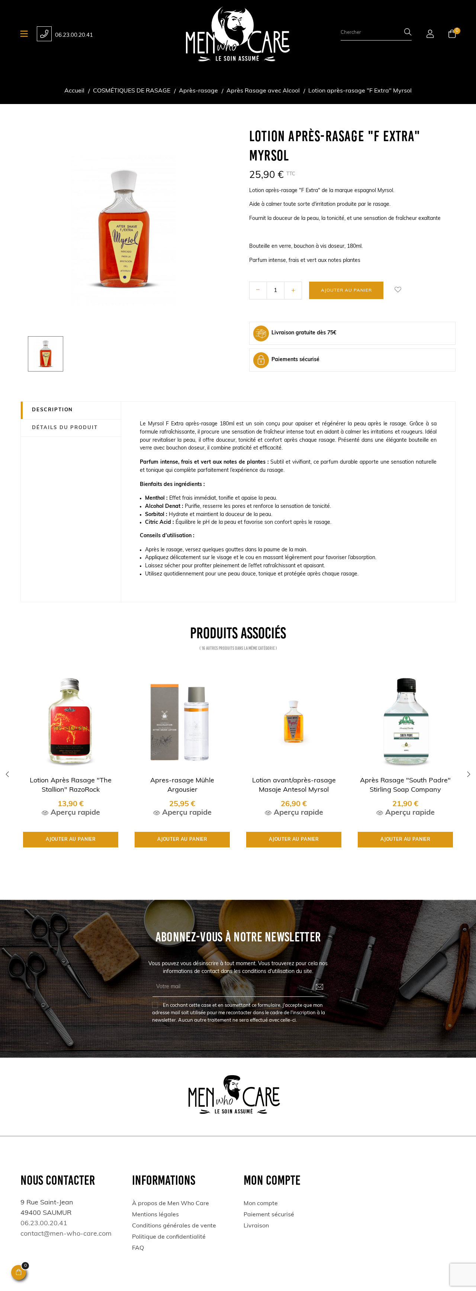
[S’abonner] (314, 987)
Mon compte (261, 1204)
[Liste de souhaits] (397, 290)
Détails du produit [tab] (65, 427)
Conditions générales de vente (174, 1226)
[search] (407, 33)
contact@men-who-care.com (66, 1234)
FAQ (138, 1248)
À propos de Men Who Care (170, 1204)
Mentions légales (155, 1215)
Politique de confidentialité (169, 1237)
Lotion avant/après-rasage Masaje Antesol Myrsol (294, 786)
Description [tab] (52, 410)
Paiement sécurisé (269, 1215)
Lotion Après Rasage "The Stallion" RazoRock (71, 786)
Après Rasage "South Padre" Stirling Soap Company (405, 786)
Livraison (256, 1226)
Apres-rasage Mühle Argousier (182, 786)
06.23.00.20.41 (74, 35)
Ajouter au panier (346, 290)
